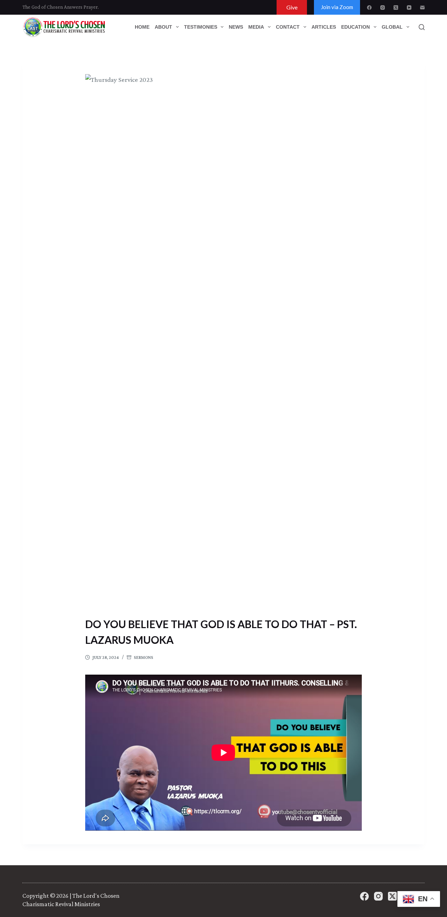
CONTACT (288, 27)
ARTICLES (324, 27)
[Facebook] (369, 7)
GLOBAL (392, 27)
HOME (142, 27)
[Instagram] (382, 7)
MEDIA (256, 27)
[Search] (422, 27)
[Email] (422, 7)
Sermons (143, 657)
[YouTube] (409, 7)
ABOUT (163, 27)
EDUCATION (355, 27)
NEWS (236, 27)
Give (292, 7)
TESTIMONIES (200, 27)
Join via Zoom (337, 7)
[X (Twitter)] (396, 7)
